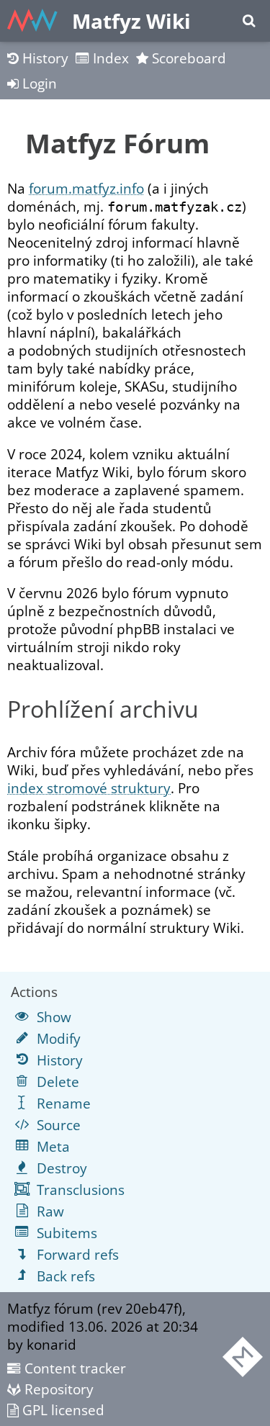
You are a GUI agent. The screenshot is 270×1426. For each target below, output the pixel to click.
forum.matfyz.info (86, 188)
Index (109, 58)
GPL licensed (61, 1410)
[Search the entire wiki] (248, 21)
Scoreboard (187, 58)
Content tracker (73, 1368)
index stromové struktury (89, 788)
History (43, 58)
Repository (57, 1389)
